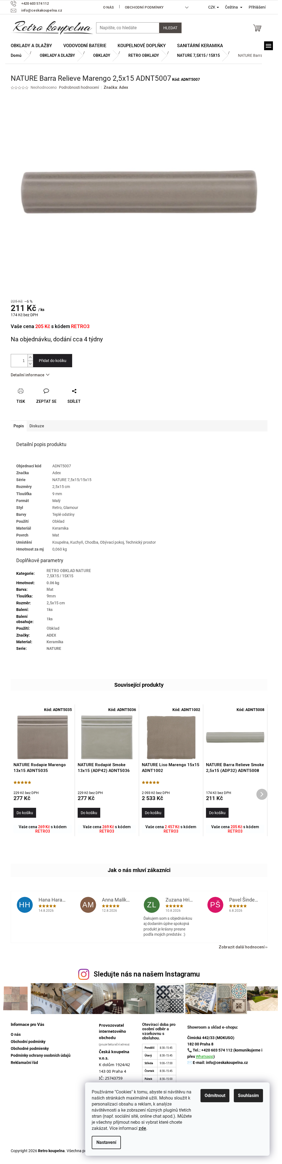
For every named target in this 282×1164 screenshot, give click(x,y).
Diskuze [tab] (36, 426)
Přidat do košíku (52, 360)
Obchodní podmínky (144, 7)
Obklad (53, 628)
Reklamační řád (24, 1062)
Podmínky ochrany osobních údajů (40, 1055)
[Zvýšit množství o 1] (30, 357)
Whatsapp (204, 1056)
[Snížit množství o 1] (30, 364)
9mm (51, 596)
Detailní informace (27, 375)
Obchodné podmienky (30, 1048)
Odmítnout (215, 1095)
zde (142, 1128)
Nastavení (106, 1142)
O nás (108, 7)
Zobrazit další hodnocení (242, 947)
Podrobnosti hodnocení (79, 87)
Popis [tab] (18, 426)
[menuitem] (31, 45)
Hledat (170, 28)
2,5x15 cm (56, 603)
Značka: (116, 87)
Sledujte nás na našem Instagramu (147, 974)
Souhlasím (248, 1095)
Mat (50, 589)
